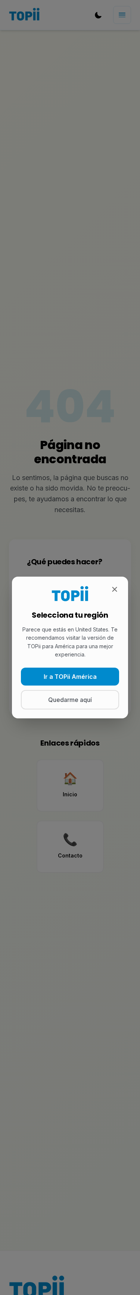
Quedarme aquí (70, 699)
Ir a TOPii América (70, 676)
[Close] (115, 590)
